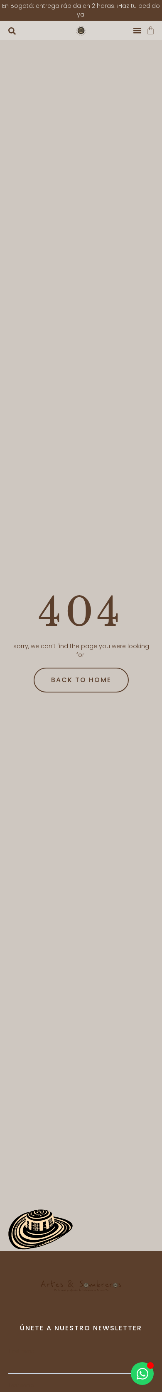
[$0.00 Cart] (150, 30)
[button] (12, 31)
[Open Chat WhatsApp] (142, 1373)
